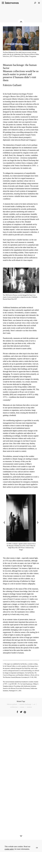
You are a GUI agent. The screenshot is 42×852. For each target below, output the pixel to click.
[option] (21, 522)
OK (37, 848)
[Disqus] (21, 752)
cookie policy (9, 849)
